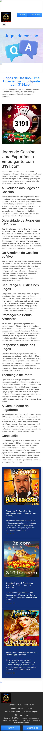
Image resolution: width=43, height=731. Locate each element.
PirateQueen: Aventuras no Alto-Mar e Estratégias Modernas (21, 654)
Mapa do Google (21, 715)
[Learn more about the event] (21, 9)
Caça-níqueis (29, 705)
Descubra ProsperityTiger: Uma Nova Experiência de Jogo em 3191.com (19, 585)
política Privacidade (12, 712)
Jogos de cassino (17, 708)
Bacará (29, 708)
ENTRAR (22, 15)
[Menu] (4, 24)
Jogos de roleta (15, 705)
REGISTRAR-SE (34, 15)
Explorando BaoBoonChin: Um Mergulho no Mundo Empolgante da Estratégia (21, 513)
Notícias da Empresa (30, 712)
